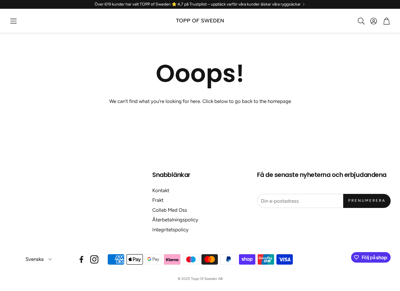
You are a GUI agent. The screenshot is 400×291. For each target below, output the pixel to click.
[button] (13, 21)
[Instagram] (94, 259)
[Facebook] (81, 259)
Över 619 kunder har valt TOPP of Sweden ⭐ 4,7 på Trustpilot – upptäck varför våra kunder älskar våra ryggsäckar (198, 4)
